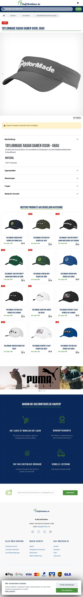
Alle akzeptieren (66, 590)
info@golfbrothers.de (43, 526)
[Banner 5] (44, 390)
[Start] (4, 15)
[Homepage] (29, 3)
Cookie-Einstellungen (67, 585)
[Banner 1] (38, 390)
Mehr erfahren (10, 591)
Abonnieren (70, 493)
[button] (4, 74)
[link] (27, 462)
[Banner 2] (39, 390)
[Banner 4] (43, 390)
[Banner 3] (41, 390)
